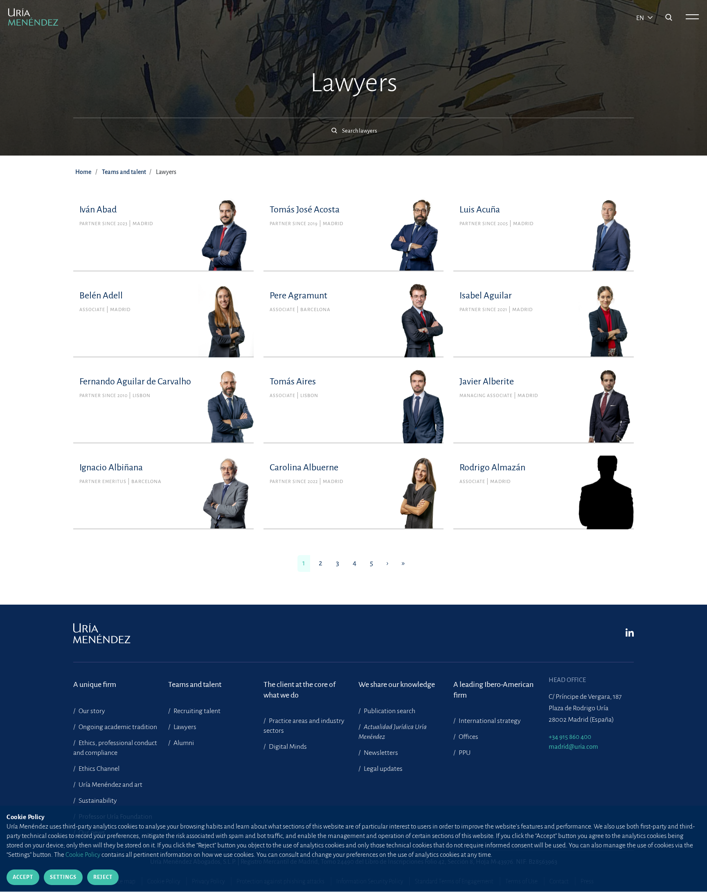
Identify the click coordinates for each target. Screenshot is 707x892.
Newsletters (380, 753)
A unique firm (94, 684)
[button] (353, 126)
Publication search (389, 711)
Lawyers (184, 727)
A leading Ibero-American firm (493, 689)
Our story (91, 711)
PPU (464, 753)
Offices (467, 737)
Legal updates (383, 768)
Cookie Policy (82, 854)
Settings (63, 877)
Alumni (183, 743)
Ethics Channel (98, 768)
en (640, 18)
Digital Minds (287, 746)
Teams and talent (124, 172)
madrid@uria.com (573, 746)
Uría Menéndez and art (109, 784)
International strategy (489, 721)
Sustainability (97, 800)
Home (83, 172)
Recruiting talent (196, 711)
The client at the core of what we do (299, 689)
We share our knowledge (396, 684)
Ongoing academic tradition (117, 727)
